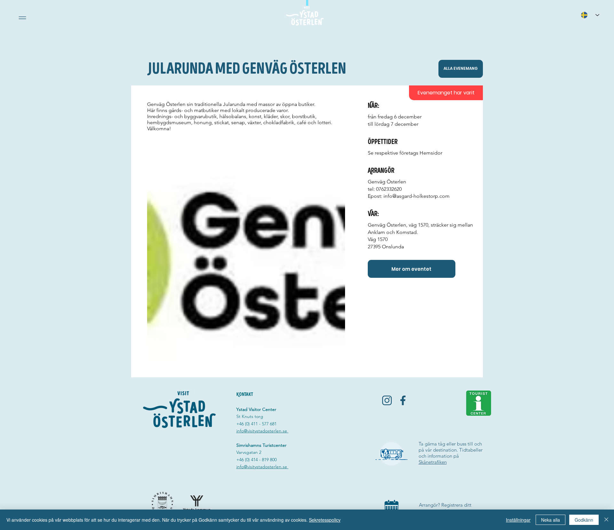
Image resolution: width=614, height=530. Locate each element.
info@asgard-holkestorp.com (416, 196)
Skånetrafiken (433, 462)
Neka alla (550, 520)
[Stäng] (606, 520)
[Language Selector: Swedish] (590, 15)
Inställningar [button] (518, 520)
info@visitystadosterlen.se (262, 431)
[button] (22, 18)
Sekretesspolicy (325, 520)
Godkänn (584, 520)
